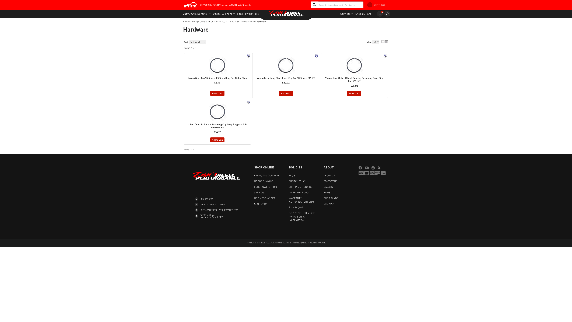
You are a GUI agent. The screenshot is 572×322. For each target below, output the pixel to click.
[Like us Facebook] (360, 168)
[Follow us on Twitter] (379, 167)
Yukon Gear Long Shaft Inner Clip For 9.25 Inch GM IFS (286, 77)
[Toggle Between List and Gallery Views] (384, 41)
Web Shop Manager (317, 243)
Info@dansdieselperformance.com (219, 210)
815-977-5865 (206, 199)
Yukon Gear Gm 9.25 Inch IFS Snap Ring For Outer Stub (217, 77)
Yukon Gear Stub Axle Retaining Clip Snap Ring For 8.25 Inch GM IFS (217, 126)
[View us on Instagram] (373, 168)
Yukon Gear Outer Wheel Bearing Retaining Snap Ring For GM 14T (354, 79)
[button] (337, 4)
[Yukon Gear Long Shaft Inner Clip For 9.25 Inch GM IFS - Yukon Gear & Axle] (316, 55)
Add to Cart (217, 93)
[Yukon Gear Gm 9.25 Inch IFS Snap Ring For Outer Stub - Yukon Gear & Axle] (248, 55)
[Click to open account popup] (387, 14)
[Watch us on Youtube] (367, 168)
